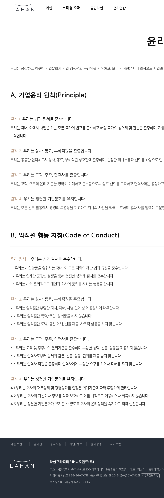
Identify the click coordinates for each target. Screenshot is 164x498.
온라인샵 (119, 8)
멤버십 (38, 444)
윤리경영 (96, 444)
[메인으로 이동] (23, 5)
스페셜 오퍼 (71, 8)
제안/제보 (76, 444)
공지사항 (55, 444)
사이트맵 (115, 444)
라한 (49, 8)
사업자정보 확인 (150, 476)
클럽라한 (96, 8)
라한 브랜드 (17, 444)
